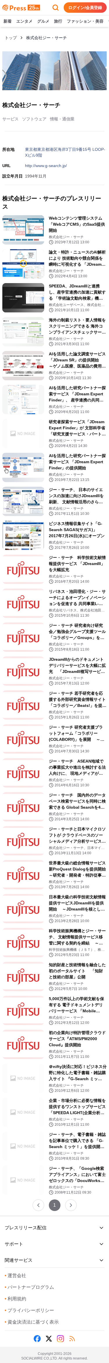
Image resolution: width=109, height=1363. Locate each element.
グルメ (43, 21)
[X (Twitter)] (48, 1338)
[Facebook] (37, 1338)
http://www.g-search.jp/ (46, 165)
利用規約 (15, 1298)
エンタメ (24, 21)
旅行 (58, 21)
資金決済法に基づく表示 (32, 1321)
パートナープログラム (29, 1287)
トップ (11, 37)
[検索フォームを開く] (55, 7)
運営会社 (15, 1275)
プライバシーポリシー (29, 1310)
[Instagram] (60, 1338)
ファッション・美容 (85, 21)
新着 (7, 21)
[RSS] (72, 1338)
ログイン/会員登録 (85, 7)
